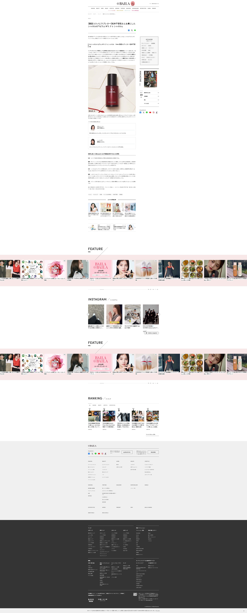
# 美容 (101, 194)
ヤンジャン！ (102, 549)
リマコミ (113, 548)
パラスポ (149, 540)
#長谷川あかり (144, 55)
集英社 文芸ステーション (93, 569)
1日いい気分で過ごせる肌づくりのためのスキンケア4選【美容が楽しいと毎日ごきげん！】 (118, 215)
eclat (137, 544)
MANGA (146, 485)
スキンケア (104, 467)
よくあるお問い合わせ (100, 593)
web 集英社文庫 (91, 571)
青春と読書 (90, 573)
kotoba (101, 580)
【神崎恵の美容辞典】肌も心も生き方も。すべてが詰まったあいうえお (93, 215)
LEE (137, 542)
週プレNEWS (150, 535)
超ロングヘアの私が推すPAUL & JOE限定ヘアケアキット (191, 279)
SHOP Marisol (139, 579)
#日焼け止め (144, 59)
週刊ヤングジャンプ (103, 544)
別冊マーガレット (114, 544)
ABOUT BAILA (91, 512)
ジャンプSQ (90, 535)
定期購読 (146, 96)
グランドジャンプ (103, 553)
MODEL (149, 8)
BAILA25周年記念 (135, 10)
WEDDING (117, 8)
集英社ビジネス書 (103, 573)
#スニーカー (144, 45)
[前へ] (88, 314)
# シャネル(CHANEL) (107, 194)
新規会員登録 (153, 452)
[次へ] (159, 314)
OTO (137, 565)
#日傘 (149, 50)
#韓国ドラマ (154, 52)
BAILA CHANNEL (148, 507)
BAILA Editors (105, 512)
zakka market (138, 587)
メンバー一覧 (133, 488)
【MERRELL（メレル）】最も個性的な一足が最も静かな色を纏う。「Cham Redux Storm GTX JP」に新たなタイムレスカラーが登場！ (123, 427)
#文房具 (149, 45)
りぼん (112, 540)
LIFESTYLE (112, 8)
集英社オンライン (139, 554)
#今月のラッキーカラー (151, 57)
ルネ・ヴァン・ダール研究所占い (107, 490)
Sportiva (149, 538)
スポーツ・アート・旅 (148, 474)
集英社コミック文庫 (92, 552)
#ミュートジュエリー (145, 43)
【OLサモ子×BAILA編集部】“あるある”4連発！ (132, 326)
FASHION (93, 8)
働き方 (117, 464)
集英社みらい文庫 (126, 565)
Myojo (149, 533)
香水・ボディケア (105, 472)
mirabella (138, 583)
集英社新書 (102, 575)
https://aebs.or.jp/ (149, 600)
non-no (137, 535)
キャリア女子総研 (111, 10)
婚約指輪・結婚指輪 (91, 488)
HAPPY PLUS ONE (140, 548)
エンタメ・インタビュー (149, 464)
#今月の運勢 (144, 50)
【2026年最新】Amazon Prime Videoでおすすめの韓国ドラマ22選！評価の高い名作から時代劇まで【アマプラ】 (109, 427)
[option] (32, 271)
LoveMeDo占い (105, 497)
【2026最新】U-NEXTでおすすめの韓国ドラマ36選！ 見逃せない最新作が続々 (138, 425)
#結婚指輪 (153, 43)
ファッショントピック (92, 464)
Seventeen (138, 533)
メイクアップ (104, 469)
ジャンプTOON (91, 542)
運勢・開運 (104, 502)
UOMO (137, 552)
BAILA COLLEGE (120, 10)
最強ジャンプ (90, 538)
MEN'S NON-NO (139, 550)
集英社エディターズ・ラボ (153, 567)
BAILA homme (127, 10)
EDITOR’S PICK (143, 8)
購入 (145, 99)
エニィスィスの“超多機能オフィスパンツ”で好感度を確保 (123, 279)
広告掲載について (91, 593)
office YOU (125, 550)
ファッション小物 (91, 469)
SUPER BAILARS (135, 8)
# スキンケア (95, 194)
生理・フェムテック (134, 467)
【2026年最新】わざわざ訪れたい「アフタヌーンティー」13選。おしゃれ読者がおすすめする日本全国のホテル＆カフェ (152, 427)
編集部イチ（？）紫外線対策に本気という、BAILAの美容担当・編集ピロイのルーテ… (114, 327)
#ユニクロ (150, 59)
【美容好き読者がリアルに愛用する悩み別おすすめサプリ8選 (214, 279)
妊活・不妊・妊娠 (133, 469)
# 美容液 (120, 194)
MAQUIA (138, 538)
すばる (89, 565)
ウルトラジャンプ (103, 555)
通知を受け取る (127, 452)
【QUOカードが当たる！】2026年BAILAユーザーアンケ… (54, 279)
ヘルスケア (132, 464)
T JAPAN (138, 546)
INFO (132, 507)
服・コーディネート (91, 467)
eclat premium (138, 581)
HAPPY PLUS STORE (140, 573)
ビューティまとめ (105, 477)
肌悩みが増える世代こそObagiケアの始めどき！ (77, 279)
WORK (102, 8)
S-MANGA (90, 548)
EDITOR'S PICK (91, 507)
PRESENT (154, 8)
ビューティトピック (105, 464)
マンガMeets (113, 550)
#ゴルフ (143, 57)
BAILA (137, 537)
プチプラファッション (92, 474)
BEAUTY (98, 8)
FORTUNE (123, 8)
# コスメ (90, 194)
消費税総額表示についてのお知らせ (95, 595)
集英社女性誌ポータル (155, 3)
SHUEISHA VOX (139, 575)
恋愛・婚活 (90, 495)
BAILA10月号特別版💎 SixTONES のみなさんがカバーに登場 (151, 327)
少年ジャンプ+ (91, 540)
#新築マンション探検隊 (146, 52)
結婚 (89, 493)
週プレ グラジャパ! (151, 537)
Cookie (124, 546)
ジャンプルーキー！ (91, 546)
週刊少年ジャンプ (91, 533)
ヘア (103, 474)
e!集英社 (101, 582)
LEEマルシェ (138, 577)
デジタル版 (146, 103)
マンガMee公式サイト (115, 546)
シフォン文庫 (113, 577)
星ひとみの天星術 (105, 499)
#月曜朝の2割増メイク (146, 62)
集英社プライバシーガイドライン (112, 593)
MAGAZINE (128, 8)
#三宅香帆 (151, 55)
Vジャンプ (90, 537)
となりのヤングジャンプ (104, 551)
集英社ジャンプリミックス (93, 550)
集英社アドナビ (151, 565)
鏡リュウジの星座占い (106, 488)
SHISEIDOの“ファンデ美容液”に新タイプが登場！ (100, 279)
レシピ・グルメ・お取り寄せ (149, 469)
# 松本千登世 (115, 194)
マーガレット (113, 542)
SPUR (137, 540)
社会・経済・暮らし (148, 472)
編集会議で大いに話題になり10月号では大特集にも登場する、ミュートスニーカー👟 (96, 327)
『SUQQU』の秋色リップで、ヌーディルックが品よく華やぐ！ (169, 279)
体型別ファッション (91, 477)
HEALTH (106, 8)
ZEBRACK (90, 544)
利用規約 (122, 593)
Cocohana (125, 548)
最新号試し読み (147, 92)
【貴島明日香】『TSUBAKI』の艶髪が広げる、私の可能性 (32, 279)
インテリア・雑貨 (148, 467)
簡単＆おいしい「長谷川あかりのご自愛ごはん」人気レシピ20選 (146, 279)
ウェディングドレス (91, 490)
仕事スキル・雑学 (119, 467)
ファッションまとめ (91, 479)
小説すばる (90, 567)
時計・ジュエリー (91, 472)
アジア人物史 (90, 575)
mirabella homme (139, 585)
